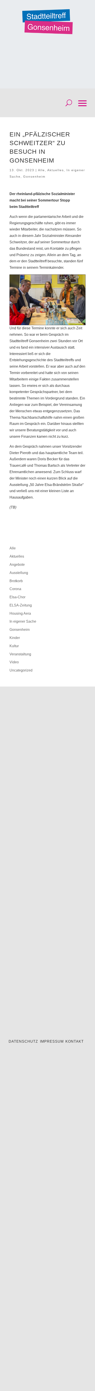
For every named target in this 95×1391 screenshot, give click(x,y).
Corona (15, 589)
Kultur (14, 646)
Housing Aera (20, 613)
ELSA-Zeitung (21, 605)
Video (14, 662)
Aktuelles (55, 170)
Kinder (15, 638)
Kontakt (74, 1041)
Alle (41, 170)
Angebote (17, 564)
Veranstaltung (20, 654)
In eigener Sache (23, 621)
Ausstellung (19, 573)
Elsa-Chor (17, 597)
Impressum (52, 1041)
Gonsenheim (34, 176)
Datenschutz (23, 1041)
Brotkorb (16, 581)
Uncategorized (21, 670)
